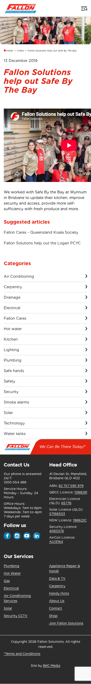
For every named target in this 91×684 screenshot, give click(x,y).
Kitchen (11, 339)
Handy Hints (59, 593)
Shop (53, 616)
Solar (8, 412)
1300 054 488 (15, 482)
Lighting (11, 350)
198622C (80, 520)
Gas (7, 581)
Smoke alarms (16, 402)
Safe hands (14, 371)
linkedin (36, 535)
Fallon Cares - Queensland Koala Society (41, 232)
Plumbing (12, 360)
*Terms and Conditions (22, 654)
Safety (9, 381)
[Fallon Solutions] (21, 8)
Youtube (26, 535)
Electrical (12, 308)
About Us (56, 601)
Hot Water (12, 573)
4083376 (56, 531)
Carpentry (13, 287)
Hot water (13, 329)
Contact (55, 608)
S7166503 (57, 514)
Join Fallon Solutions (66, 623)
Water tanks (15, 433)
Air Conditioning (19, 276)
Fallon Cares (15, 318)
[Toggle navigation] (83, 8)
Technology (14, 423)
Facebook (7, 535)
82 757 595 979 (71, 486)
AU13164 (56, 542)
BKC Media (51, 665)
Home (9, 50)
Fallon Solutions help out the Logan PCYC (42, 243)
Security (11, 392)
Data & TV (57, 578)
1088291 (80, 492)
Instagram (17, 535)
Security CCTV (16, 616)
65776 (66, 503)
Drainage (12, 297)
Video (20, 50)
